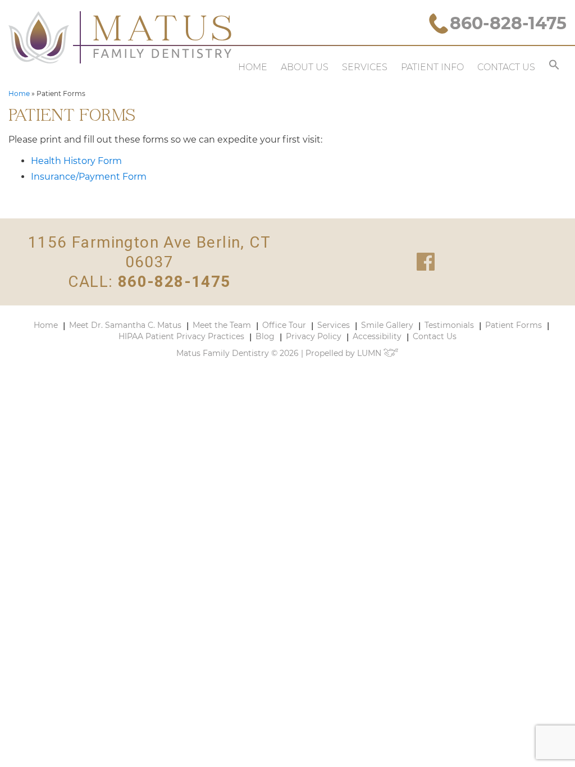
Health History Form (76, 161)
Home (252, 67)
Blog (265, 336)
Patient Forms (513, 325)
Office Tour (284, 325)
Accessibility (377, 336)
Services (364, 67)
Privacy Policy (313, 336)
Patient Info (432, 67)
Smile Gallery (387, 325)
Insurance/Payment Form (89, 176)
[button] (554, 67)
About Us (304, 67)
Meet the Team (222, 325)
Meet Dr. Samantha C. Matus (125, 325)
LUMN (370, 353)
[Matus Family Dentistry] (119, 37)
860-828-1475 (508, 23)
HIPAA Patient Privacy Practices (181, 336)
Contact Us (506, 67)
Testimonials (449, 325)
